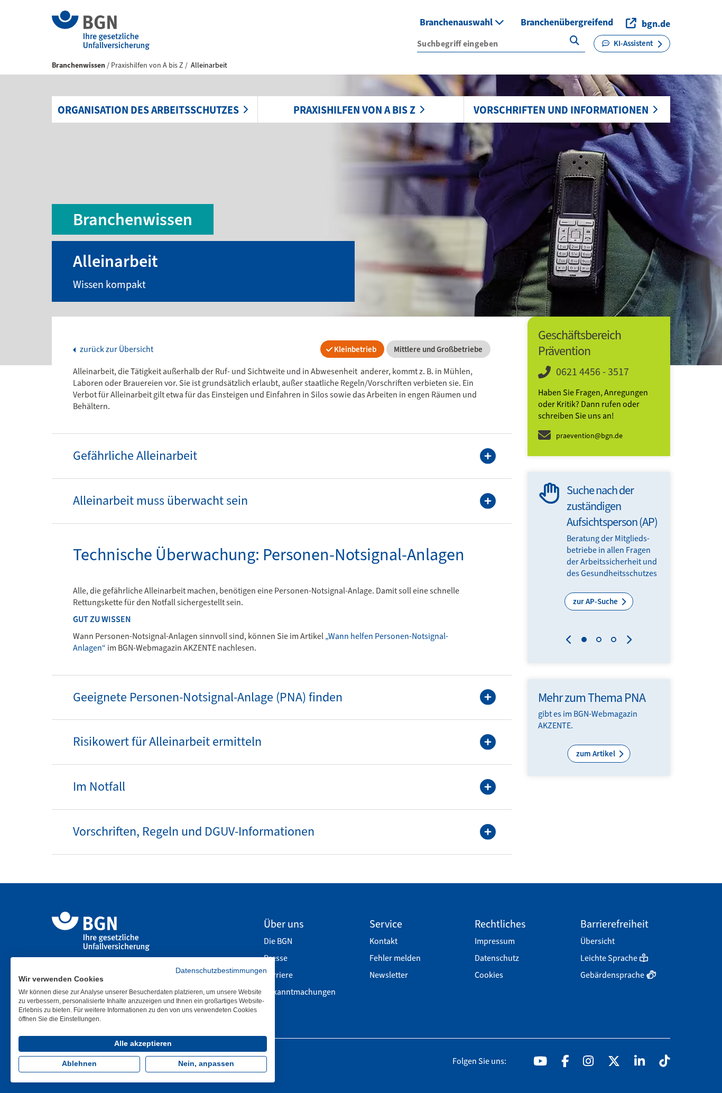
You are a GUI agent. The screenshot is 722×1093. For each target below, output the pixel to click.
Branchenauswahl (457, 22)
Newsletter (388, 974)
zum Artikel (596, 753)
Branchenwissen (78, 65)
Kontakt (383, 941)
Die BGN (278, 941)
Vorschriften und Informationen (561, 110)
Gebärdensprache (612, 974)
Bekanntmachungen (300, 991)
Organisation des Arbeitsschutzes (148, 110)
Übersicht (597, 941)
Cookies (489, 974)
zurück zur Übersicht (115, 349)
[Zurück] (571, 641)
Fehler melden (395, 958)
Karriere (278, 974)
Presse (276, 958)
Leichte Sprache (608, 958)
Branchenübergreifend (567, 22)
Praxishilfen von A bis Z (354, 110)
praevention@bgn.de (589, 436)
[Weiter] (626, 641)
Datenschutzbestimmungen (221, 971)
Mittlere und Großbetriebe (437, 349)
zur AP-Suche (596, 601)
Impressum (495, 941)
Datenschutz (497, 958)
